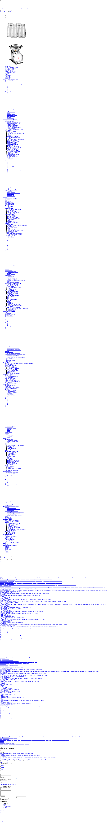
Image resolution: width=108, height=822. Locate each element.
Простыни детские (47, 571)
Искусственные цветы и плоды (6, 702)
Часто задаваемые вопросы (28, 755)
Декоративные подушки (11, 94)
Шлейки (8, 416)
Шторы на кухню (10, 118)
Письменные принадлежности (11, 410)
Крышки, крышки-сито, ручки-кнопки (14, 179)
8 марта (10, 520)
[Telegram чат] (3, 760)
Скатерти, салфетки (11, 116)
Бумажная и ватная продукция (6, 712)
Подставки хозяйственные (12, 126)
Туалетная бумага (10, 475)
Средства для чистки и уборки (6, 668)
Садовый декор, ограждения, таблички (7, 625)
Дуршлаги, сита (10, 163)
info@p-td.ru (10, 3)
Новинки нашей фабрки (9, 80)
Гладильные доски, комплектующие (14, 209)
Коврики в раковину (11, 124)
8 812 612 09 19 (3, 765)
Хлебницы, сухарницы (11, 143)
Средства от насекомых (11, 310)
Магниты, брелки (10, 446)
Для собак (7, 687)
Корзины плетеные (8, 270)
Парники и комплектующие (5, 621)
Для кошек (9, 419)
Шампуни (9, 490)
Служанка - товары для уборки (11, 198)
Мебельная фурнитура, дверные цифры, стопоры (49, 725)
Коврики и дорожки (4, 705)
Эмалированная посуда (14, 120)
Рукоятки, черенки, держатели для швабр (15, 230)
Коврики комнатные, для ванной (13, 460)
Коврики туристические (11, 246)
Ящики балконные (8, 317)
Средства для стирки (4, 666)
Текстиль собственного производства (7, 563)
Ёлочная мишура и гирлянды (12, 524)
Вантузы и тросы (8, 375)
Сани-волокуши (10, 268)
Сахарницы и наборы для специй (13, 193)
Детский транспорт (11, 400)
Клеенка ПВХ (10, 132)
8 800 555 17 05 (3, 767)
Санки (8, 403)
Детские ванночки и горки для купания (12, 387)
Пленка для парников (11, 274)
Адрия (32, 363)
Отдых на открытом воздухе (5, 677)
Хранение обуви (8, 517)
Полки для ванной (8, 382)
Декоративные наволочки (12, 95)
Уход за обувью (8, 327)
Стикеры (9, 449)
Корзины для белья (10, 210)
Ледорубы (26, 619)
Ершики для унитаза (9, 377)
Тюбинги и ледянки (11, 404)
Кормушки (9, 429)
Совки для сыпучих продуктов (13, 175)
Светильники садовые (11, 289)
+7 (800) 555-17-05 (11, 759)
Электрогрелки (8, 361)
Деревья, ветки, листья (11, 452)
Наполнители (9, 436)
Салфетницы (9, 134)
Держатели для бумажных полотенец (14, 122)
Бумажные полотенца (11, 473)
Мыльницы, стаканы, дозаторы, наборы (12, 381)
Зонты (8, 321)
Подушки (9, 87)
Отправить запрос (4, 799)
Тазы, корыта (9, 240)
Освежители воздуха (9, 364)
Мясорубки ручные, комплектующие (14, 182)
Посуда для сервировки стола (6, 592)
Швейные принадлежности (10, 241)
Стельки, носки (10, 324)
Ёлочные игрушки (10, 525)
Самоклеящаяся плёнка (11, 448)
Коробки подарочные (11, 532)
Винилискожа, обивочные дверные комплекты (16, 445)
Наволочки (9, 85)
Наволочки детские (11, 103)
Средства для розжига (11, 255)
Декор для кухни (3, 578)
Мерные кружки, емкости (12, 168)
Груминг (6, 417)
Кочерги (8, 252)
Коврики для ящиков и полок (12, 125)
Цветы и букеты (10, 455)
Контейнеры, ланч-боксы (12, 140)
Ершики (8, 228)
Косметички (7, 483)
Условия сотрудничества (18, 0)
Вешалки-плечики (10, 510)
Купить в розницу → (38, 755)
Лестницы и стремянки (9, 203)
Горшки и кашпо (8, 313)
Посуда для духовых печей (74, 590)
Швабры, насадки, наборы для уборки (14, 234)
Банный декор (3, 648)
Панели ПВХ (9, 447)
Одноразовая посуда (9, 538)
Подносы (9, 169)
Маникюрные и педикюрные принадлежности (16, 480)
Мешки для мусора (8, 537)
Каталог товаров (7, 745)
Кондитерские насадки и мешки (13, 146)
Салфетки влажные (11, 474)
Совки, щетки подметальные (12, 231)
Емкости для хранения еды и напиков (7, 580)
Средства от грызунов (11, 309)
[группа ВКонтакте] (25, 760)
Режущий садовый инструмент (13, 293)
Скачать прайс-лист (21, 757)
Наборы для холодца (11, 183)
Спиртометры (10, 158)
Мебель (6, 548)
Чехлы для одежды (8, 518)
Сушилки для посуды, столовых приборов (15, 129)
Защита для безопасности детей (11, 388)
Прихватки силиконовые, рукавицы (14, 127)
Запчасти (6, 544)
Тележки (9, 298)
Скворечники (9, 288)
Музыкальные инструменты (10, 397)
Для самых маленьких (11, 390)
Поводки (9, 415)
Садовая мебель (3, 623)
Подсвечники (9, 467)
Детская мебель (8, 386)
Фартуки (9, 117)
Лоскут (8, 113)
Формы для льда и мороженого (13, 189)
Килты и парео (10, 99)
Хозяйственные (10, 206)
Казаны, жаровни (10, 177)
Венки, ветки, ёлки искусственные (14, 523)
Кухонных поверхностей (12, 371)
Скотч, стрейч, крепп (9, 540)
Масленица (14, 520)
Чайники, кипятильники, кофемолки (14, 350)
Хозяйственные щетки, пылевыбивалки (14, 233)
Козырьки (7, 269)
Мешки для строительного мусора (13, 218)
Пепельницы (7, 465)
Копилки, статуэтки (9, 464)
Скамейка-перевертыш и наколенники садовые (16, 280)
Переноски (7, 433)
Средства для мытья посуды (10, 365)
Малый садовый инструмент (12, 292)
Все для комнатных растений (6, 639)
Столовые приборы (11, 196)
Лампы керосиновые (9, 202)
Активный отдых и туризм (5, 610)
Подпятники (61, 725)
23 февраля (7, 520)
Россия (4, 805)
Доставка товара (19, 755)
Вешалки (2, 727)
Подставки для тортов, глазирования (14, 147)
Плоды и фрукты (10, 453)
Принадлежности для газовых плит (14, 171)
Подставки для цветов (9, 316)
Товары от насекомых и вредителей (7, 637)
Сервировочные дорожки (12, 115)
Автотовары (7, 199)
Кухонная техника (3, 656)
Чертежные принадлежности (10, 411)
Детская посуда (10, 191)
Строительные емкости (11, 219)
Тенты (8, 301)
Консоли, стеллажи (36, 725)
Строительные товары (4, 600)
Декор (1, 699)
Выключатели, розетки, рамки (13, 355)
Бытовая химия (3, 664)
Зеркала (6, 450)
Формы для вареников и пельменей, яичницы (16, 188)
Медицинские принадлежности (11, 536)
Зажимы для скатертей (11, 131)
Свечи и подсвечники (4, 708)
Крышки (9, 157)
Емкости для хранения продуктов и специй (15, 139)
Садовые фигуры (10, 286)
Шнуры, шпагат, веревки (10, 242)
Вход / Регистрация (16, 3)
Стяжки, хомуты (10, 220)
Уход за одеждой (8, 328)
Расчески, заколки (10, 489)
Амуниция (2, 683)
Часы (6, 469)
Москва (4, 804)
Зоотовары (7, 546)
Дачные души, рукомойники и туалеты (7, 616)
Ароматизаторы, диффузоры (12, 440)
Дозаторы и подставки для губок (13, 123)
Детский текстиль (3, 570)
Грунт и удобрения (4, 614)
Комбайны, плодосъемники (12, 156)
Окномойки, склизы (11, 229)
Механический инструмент (12, 217)
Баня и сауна (2, 647)
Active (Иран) (13, 363)
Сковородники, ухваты (11, 174)
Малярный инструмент (11, 216)
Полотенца (9, 98)
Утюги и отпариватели (9, 358)
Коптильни (9, 251)
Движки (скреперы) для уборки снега (16, 619)
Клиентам (2, 754)
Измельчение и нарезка (11, 164)
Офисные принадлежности (10, 409)
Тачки (8, 297)
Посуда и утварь (8, 549)
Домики (2, 689)
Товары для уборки (4, 603)
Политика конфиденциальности (27, 753)
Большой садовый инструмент (13, 291)
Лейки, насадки (10, 303)
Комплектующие (10, 296)
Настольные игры (10, 248)
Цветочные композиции (11, 454)
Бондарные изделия (8, 333)
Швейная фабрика (9, 753)
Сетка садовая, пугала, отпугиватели (14, 287)
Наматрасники (10, 89)
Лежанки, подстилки (11, 426)
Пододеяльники (10, 83)
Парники (9, 273)
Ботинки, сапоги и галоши (12, 323)
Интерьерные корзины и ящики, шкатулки (15, 512)
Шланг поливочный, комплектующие (14, 305)
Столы (8, 281)
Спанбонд (9, 300)
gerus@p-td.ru (3, 771)
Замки (6, 200)
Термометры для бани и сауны (13, 331)
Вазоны (6, 312)
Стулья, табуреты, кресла (10, 504)
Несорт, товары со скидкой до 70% (7, 743)
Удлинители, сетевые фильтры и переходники (16, 357)
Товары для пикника (11, 249)
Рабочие (8, 207)
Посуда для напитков (11, 192)
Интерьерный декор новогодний (13, 526)
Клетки (8, 424)
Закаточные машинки (11, 155)
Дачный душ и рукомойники (12, 261)
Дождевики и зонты (4, 642)
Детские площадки (10, 276)
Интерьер (7, 547)
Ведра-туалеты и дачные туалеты (13, 260)
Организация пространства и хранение (7, 726)
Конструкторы (10, 393)
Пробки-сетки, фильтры (11, 128)
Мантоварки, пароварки (11, 180)
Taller (6, 120)
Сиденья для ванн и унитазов (10, 383)
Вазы (6, 443)
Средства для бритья (11, 482)
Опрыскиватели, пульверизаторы (13, 304)
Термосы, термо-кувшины (12, 142)
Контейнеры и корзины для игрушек (12, 396)
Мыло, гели (9, 493)
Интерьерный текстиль (4, 566)
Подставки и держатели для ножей (14, 170)
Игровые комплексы (11, 391)
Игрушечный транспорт (11, 392)
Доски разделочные (11, 162)
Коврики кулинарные (11, 145)
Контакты (29, 0)
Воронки (9, 161)
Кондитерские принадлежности (6, 582)
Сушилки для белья (11, 213)
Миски (8, 181)
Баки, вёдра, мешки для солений (13, 151)
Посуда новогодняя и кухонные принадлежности (16, 529)
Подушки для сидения (11, 96)
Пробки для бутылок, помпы (12, 172)
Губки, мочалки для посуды (12, 227)
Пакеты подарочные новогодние (13, 527)
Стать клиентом (13, 755)
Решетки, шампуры (11, 254)
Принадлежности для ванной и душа (7, 718)
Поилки (8, 431)
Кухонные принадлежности (5, 586)
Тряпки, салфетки (10, 232)
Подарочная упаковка (4, 737)
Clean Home (26, 363)
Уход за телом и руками (4, 722)
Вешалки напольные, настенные (13, 509)
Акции (29, 757)
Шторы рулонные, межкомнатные (11, 470)
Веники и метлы (10, 226)
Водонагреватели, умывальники (13, 353)
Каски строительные (11, 215)
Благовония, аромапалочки (12, 441)
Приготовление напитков (84, 590)
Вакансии (15, 753)
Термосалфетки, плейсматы (12, 136)
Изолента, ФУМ (8, 201)
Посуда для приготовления (5, 589)
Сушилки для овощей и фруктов (13, 349)
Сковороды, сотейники (93, 590)
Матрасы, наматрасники (12, 109)
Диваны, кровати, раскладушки (11, 497)
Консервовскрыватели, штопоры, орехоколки (16, 165)
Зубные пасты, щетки (9, 478)
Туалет (1, 693)
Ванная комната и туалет (5, 670)
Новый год (2, 735)
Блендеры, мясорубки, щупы (12, 346)
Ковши (8, 239)
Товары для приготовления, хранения (12, 542)
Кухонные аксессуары (11, 347)
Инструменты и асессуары (5, 715)
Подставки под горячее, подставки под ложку (16, 133)
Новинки (2, 11)
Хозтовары (7, 552)
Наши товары (3, 756)
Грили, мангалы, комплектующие (6, 612)
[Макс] (21, 760)
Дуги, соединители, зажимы (12, 272)
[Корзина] (11, 11)
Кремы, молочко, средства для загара (14, 492)
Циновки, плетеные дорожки (12, 463)
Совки (8, 437)
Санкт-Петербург (10, 0)
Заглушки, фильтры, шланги (10, 378)
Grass (30, 363)
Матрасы (9, 88)
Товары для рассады (9, 306)
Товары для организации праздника (12, 521)
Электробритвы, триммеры (10, 360)
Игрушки (2, 674)
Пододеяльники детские (31, 571)
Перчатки (2, 596)
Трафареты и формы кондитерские (13, 148)
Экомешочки (9, 159)
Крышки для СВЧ (10, 166)
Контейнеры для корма (11, 428)
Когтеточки (9, 425)
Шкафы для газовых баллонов (13, 282)
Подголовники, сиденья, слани (13, 338)
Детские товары (3, 672)
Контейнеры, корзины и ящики (6, 729)
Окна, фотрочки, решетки (12, 339)
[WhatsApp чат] (16, 760)
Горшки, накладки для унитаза (11, 385)
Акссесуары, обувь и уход (5, 641)
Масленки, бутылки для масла (13, 141)
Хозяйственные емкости (5, 606)
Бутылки (9, 138)
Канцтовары (2, 680)
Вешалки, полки (10, 336)
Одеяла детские (10, 104)
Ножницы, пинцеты (11, 481)
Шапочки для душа (11, 487)
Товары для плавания (11, 245)
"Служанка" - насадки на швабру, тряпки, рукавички (17, 225)
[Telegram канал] (10, 760)
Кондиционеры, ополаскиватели (13, 368)
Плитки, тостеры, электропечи (13, 348)
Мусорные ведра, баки (9, 204)
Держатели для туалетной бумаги (11, 376)
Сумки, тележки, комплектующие (11, 222)
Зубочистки (7, 535)
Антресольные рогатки (11, 508)
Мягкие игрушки (10, 394)
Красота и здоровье (4, 711)
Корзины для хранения (11, 514)
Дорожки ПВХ (10, 459)
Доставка (25, 0)
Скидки (5, 11)
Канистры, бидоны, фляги (12, 238)
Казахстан (5, 807)
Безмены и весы (10, 153)
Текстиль (6, 551)
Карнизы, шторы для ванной (10, 379)
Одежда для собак (8, 432)
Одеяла (8, 86)
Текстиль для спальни (4, 564)
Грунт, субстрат (10, 257)
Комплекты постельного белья (13, 82)
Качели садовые (10, 277)
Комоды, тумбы (29, 725)
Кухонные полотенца (11, 112)
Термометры (7, 223)
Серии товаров (14, 757)
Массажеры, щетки (11, 486)
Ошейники (9, 414)
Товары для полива (4, 634)
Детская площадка (10, 399)
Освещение (7, 351)
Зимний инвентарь (4, 618)
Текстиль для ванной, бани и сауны (7, 568)
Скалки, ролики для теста (12, 173)
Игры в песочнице (10, 401)
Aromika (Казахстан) (20, 363)
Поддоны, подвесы (8, 315)
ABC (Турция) (7, 363)
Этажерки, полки (8, 505)
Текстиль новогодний (11, 530)
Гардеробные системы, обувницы (11, 496)
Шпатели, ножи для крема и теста (13, 149)
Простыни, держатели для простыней (14, 84)
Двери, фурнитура (10, 337)
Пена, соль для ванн (11, 494)
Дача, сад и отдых (3, 609)
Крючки (6, 516)
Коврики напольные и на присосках (12, 380)
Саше (8, 442)
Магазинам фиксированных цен (49, 757)
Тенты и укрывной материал (5, 632)
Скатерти (9, 135)
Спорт (6, 550)
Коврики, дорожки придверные (13, 461)
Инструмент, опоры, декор (10, 314)
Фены (6, 359)
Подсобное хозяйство (4, 659)
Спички (6, 541)
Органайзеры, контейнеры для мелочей (14, 515)
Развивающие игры (11, 395)
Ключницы (7, 457)
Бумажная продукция (9, 408)
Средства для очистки (9, 294)
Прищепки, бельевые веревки (13, 212)
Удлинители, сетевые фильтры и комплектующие (9, 661)
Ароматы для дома (4, 696)
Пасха (18, 520)
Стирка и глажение (4, 598)
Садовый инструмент (4, 627)
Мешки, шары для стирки (12, 211)
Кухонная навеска (10, 167)
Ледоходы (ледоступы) (4, 619)
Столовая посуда (10, 195)
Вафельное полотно (11, 111)
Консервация (2, 562)
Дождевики (9, 320)
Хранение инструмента (11, 221)
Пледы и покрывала (11, 92)
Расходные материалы (4, 739)
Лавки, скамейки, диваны (12, 279)
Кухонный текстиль (4, 572)
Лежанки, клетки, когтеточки (6, 688)
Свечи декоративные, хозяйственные (14, 468)
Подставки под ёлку (11, 528)
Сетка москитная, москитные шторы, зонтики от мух (17, 308)
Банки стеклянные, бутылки (12, 152)
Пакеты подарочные (11, 533)
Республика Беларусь (7, 806)
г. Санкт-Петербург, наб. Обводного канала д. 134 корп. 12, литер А (33, 759)
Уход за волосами (3, 720)
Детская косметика (8, 476)
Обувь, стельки (3, 644)
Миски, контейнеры (4, 690)
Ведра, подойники (10, 237)
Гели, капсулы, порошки (12, 367)
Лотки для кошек (10, 435)
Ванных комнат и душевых (12, 370)
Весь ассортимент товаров (5, 757)
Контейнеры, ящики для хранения (13, 513)
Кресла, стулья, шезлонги (12, 278)
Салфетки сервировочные (10, 539)
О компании (2, 753)
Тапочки (9, 325)
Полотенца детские (39, 571)
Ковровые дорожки (11, 462)
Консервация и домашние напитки (7, 584)
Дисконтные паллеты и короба (37, 757)
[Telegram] (0, 783)
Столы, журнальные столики (10, 503)
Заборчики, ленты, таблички (12, 285)
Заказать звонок (3, 780)
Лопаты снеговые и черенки (12, 267)
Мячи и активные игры (11, 247)
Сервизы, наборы (10, 194)
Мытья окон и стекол (11, 372)
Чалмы (8, 100)
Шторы (8, 93)
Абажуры (9, 335)
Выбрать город (3, 561)
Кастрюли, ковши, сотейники (13, 178)
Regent (8, 120)
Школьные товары (8, 406)
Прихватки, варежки (11, 114)
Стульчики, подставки (9, 405)
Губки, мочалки (10, 485)
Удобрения (9, 258)
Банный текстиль (8, 332)
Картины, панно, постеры (10, 456)
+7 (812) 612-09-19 (3, 3)
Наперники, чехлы (10, 90)
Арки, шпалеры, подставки (12, 284)
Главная (1, 745)
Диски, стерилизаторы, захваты (13, 154)
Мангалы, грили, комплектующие (13, 253)
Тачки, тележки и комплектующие (7, 630)
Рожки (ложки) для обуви (10, 326)
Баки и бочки (9, 236)
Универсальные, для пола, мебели (13, 373)
